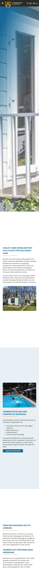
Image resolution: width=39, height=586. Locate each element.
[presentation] (1, 109)
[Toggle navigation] (2, 3)
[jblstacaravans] (13, 5)
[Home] (30, 3)
